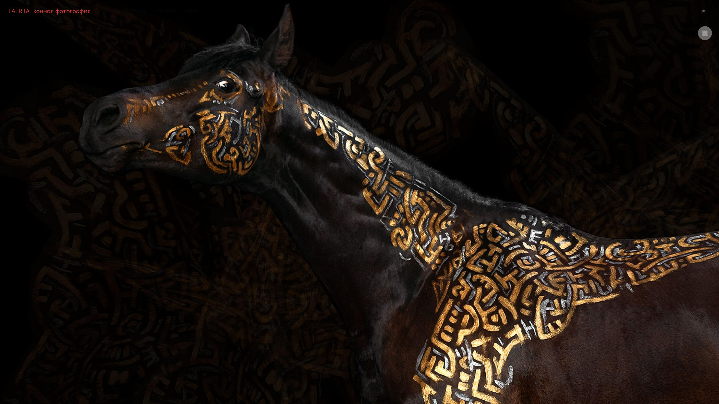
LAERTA (192, 10)
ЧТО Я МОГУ (166, 10)
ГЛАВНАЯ (107, 10)
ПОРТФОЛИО (135, 10)
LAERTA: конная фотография (49, 10)
